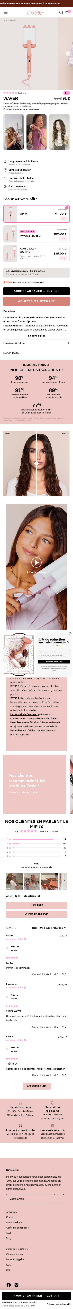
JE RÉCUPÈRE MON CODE (53, 661)
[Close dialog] (70, 633)
